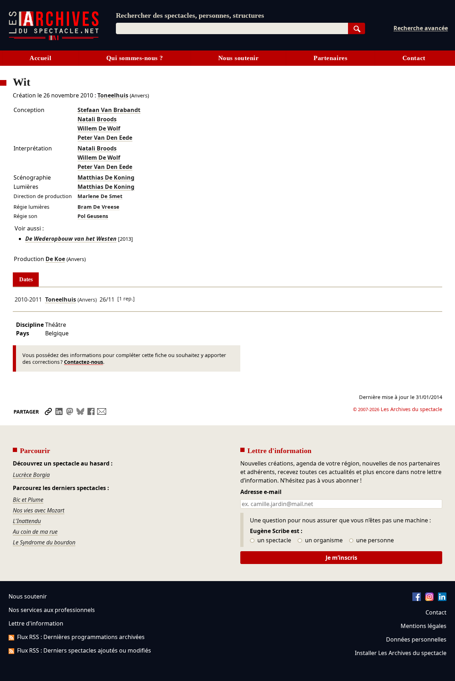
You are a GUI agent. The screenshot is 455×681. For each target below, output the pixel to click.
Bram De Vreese (98, 206)
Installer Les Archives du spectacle (400, 653)
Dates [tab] (26, 279)
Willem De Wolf (98, 128)
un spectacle (273, 540)
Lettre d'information (36, 623)
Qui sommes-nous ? (134, 58)
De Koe (55, 259)
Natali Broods (97, 119)
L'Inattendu (27, 521)
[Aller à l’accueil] (53, 39)
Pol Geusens (92, 216)
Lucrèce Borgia (31, 475)
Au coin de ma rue (35, 532)
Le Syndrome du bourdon (44, 542)
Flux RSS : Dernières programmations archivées (81, 637)
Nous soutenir (238, 58)
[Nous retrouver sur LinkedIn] (442, 599)
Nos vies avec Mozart (38, 510)
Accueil (40, 58)
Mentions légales (423, 626)
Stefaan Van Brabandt (108, 110)
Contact (413, 58)
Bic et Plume (28, 500)
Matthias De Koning (105, 177)
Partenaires (330, 58)
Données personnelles (416, 639)
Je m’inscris (341, 558)
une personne (374, 540)
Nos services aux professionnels (52, 610)
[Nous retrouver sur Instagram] (429, 599)
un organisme (323, 540)
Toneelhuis (112, 95)
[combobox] (232, 28)
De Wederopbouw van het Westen (71, 239)
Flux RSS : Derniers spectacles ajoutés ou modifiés (84, 650)
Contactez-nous (83, 361)
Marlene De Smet (99, 196)
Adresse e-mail (261, 492)
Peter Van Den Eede (104, 138)
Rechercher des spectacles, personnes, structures (190, 15)
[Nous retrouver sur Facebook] (416, 599)
